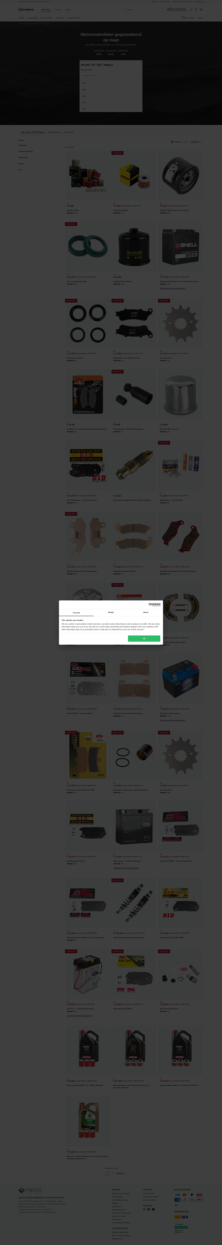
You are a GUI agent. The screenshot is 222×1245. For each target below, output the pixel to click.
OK (144, 639)
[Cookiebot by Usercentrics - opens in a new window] (150, 604)
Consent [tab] (76, 613)
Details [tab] (111, 612)
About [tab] (145, 612)
